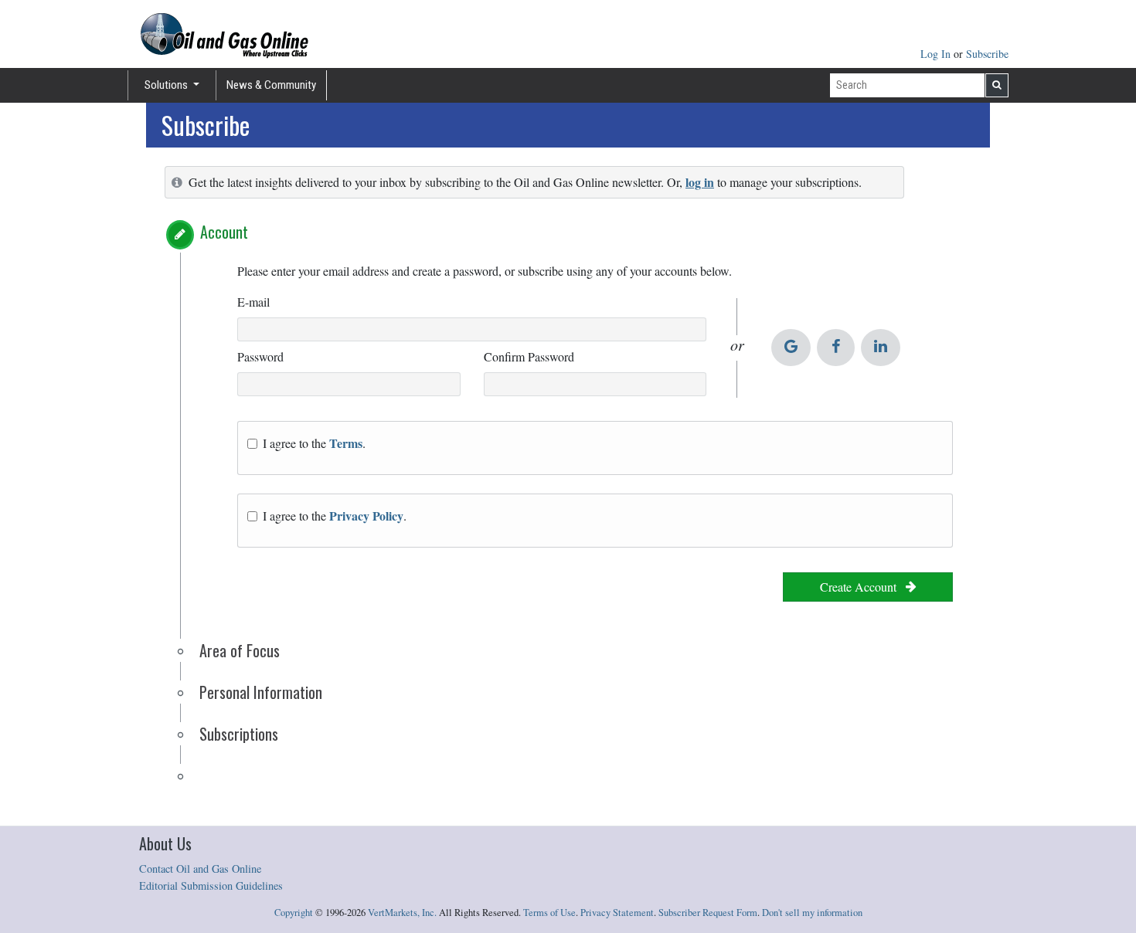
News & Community (271, 85)
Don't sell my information (812, 912)
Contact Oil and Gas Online (200, 868)
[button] (180, 234)
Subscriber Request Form (707, 912)
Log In (937, 53)
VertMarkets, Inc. (402, 912)
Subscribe (987, 53)
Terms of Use (549, 912)
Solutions (167, 85)
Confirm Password (529, 356)
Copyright (293, 912)
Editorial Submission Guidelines (211, 885)
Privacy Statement (617, 912)
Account (224, 231)
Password (260, 356)
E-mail (253, 301)
